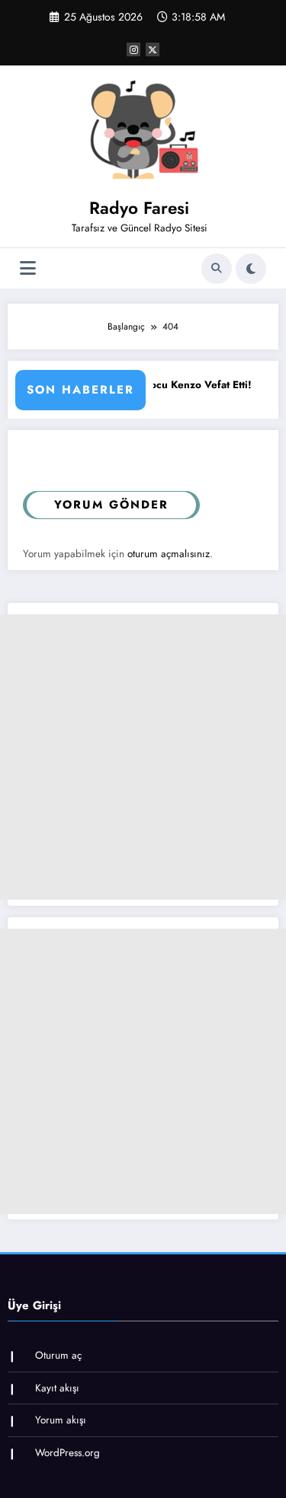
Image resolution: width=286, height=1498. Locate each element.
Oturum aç (58, 1355)
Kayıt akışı (57, 1388)
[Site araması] (216, 268)
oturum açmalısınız (168, 554)
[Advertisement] (143, 757)
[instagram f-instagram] (133, 49)
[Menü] (28, 268)
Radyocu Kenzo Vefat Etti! (176, 385)
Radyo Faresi (139, 208)
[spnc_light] (251, 268)
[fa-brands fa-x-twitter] (152, 49)
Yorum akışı (60, 1420)
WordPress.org (67, 1452)
